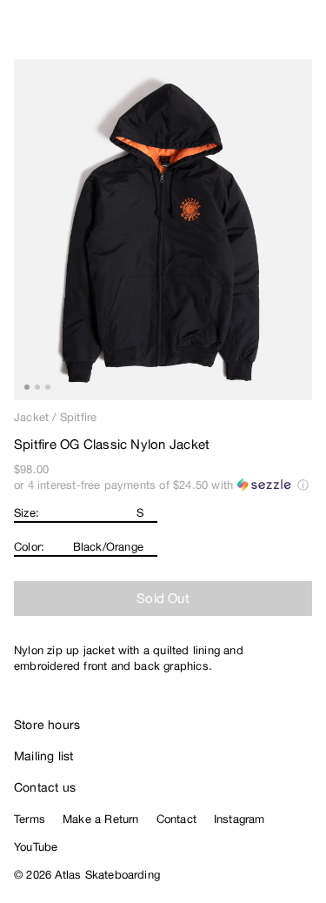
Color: (29, 546)
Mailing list (44, 756)
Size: (26, 512)
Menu (305, 34)
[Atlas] (50, 31)
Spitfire (78, 417)
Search (234, 34)
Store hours (47, 725)
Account (270, 34)
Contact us (45, 787)
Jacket (31, 417)
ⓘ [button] (303, 485)
